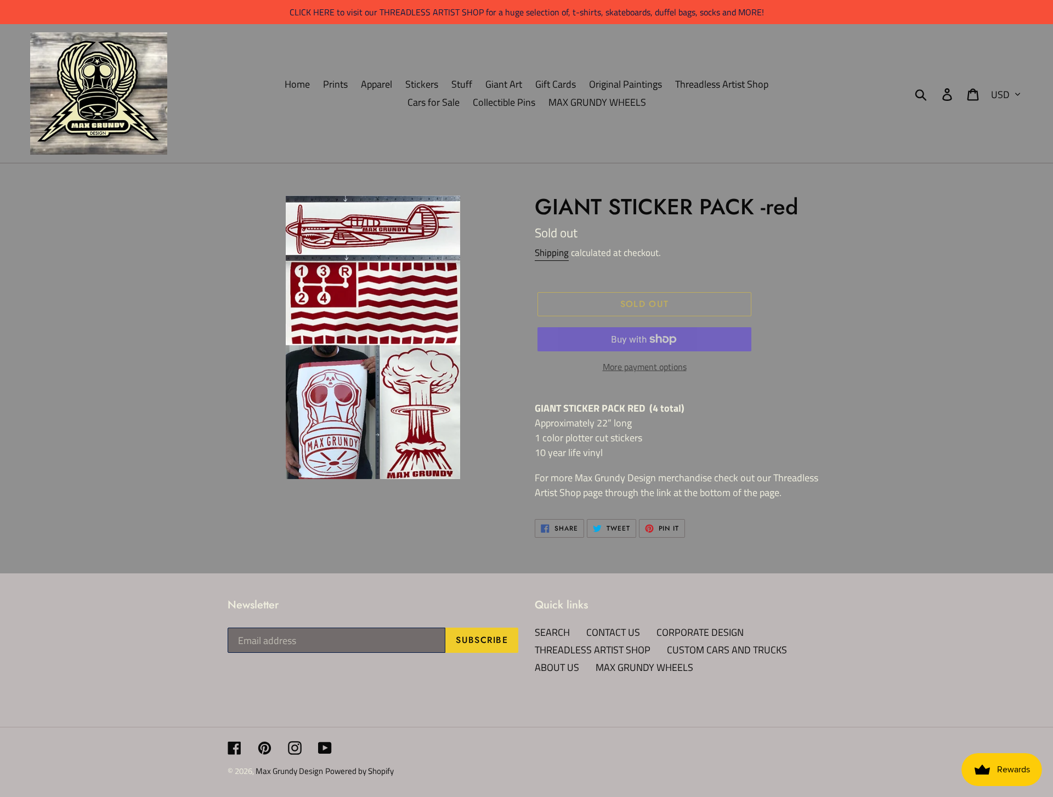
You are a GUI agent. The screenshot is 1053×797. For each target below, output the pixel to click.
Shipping (552, 253)
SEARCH (552, 632)
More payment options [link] (645, 366)
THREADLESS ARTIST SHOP (592, 649)
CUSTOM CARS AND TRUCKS (727, 649)
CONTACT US (613, 632)
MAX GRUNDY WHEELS (644, 667)
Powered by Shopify (359, 771)
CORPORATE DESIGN (700, 632)
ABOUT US (557, 667)
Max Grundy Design (289, 771)
